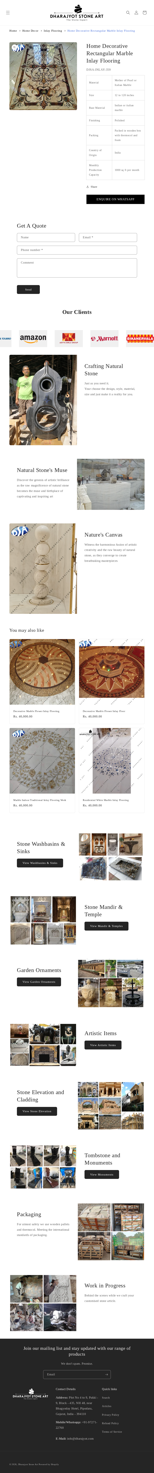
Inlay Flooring (53, 30)
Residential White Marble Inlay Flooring (106, 800)
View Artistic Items (103, 1045)
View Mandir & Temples (106, 926)
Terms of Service (112, 1431)
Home (13, 30)
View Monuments (101, 1174)
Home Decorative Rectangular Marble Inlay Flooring (101, 30)
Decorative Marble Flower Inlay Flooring (36, 711)
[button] (8, 12)
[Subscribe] (106, 1374)
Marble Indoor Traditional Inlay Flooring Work (39, 800)
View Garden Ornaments (39, 981)
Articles (106, 1406)
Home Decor (30, 30)
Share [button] (94, 186)
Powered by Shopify (49, 1464)
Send (28, 289)
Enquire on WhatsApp (115, 199)
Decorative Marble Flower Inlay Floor (104, 711)
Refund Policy (110, 1423)
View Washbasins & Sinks (40, 862)
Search (106, 1397)
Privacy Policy (110, 1414)
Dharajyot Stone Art (28, 1464)
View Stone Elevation (37, 1111)
